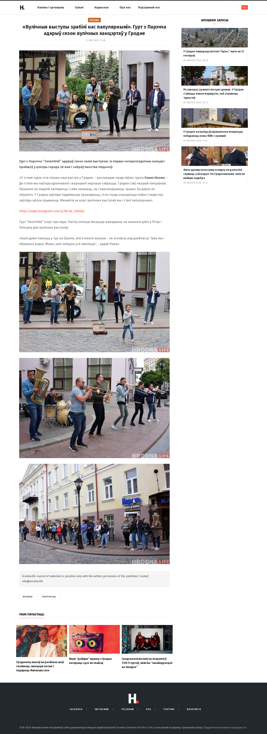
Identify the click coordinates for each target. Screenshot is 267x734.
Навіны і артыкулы (50, 7)
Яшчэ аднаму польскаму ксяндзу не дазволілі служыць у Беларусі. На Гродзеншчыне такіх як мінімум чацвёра (214, 174)
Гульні (79, 7)
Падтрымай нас (149, 7)
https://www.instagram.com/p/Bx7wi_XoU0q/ (52, 211)
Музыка (94, 20)
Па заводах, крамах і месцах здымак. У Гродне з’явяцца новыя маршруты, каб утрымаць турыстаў (213, 93)
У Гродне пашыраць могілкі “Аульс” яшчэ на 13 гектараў (213, 53)
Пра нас (125, 7)
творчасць (49, 596)
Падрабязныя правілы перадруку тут (225, 727)
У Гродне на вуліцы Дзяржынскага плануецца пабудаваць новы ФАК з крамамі (213, 134)
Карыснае (101, 7)
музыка (28, 596)
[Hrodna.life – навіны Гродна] (22, 7)
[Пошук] (233, 7)
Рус (244, 7)
